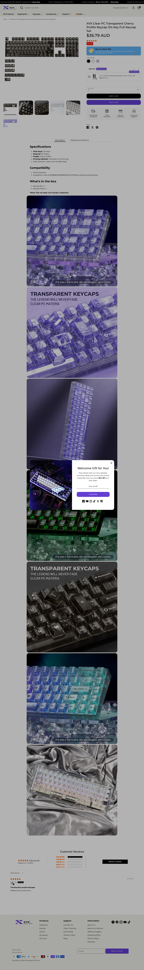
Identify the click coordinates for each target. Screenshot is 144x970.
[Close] (111, 463)
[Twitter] (98, 501)
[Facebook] (83, 501)
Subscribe (93, 494)
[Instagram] (90, 501)
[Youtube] (87, 501)
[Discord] (101, 501)
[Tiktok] (94, 501)
